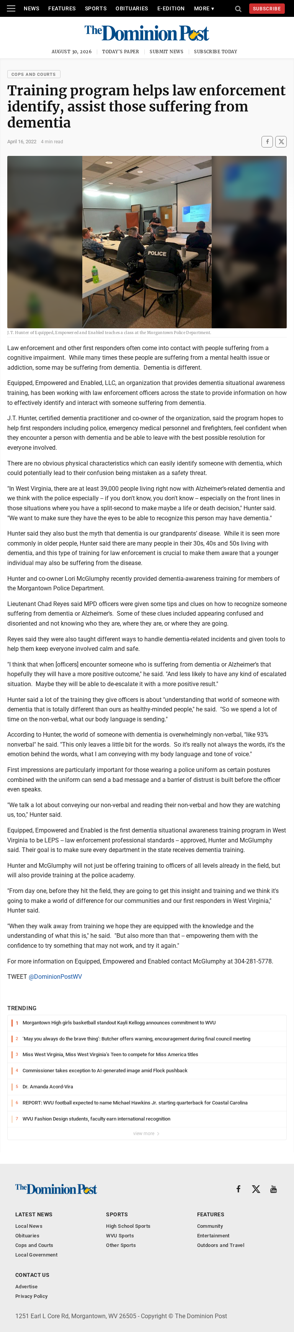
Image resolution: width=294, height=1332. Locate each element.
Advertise (26, 1286)
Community (210, 1226)
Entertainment (213, 1236)
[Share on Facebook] (267, 141)
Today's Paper (120, 51)
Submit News (166, 51)
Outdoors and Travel (220, 1245)
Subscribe (267, 8)
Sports (95, 8)
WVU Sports (120, 1236)
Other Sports (121, 1245)
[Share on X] (281, 141)
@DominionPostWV (55, 976)
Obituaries (132, 8)
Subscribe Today (215, 51)
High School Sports (128, 1226)
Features (61, 8)
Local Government (36, 1255)
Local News (28, 1226)
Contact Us (32, 1275)
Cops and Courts (33, 74)
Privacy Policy (31, 1296)
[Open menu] (11, 8)
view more (144, 1133)
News (31, 8)
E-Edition (171, 8)
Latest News (34, 1214)
